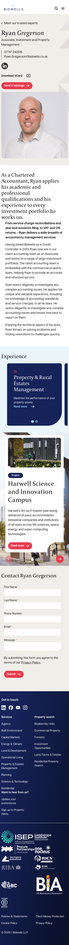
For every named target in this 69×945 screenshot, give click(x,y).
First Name (10, 587)
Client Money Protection (50, 916)
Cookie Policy (9, 923)
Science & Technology (14, 781)
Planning (6, 775)
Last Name (10, 600)
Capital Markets (10, 737)
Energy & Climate (11, 744)
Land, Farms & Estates (47, 755)
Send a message (14, 85)
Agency (6, 724)
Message (9, 640)
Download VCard (11, 76)
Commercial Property (47, 730)
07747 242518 (13, 52)
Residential (7, 788)
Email (7, 627)
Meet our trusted (21, 23)
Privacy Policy (30, 662)
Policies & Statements (14, 916)
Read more (20, 406)
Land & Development (13, 751)
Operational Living (12, 757)
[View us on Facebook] (11, 707)
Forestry (39, 737)
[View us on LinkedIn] (3, 707)
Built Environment (11, 730)
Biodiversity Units (44, 724)
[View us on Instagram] (25, 707)
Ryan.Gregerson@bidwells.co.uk (26, 56)
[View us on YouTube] (18, 707)
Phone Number (13, 613)
